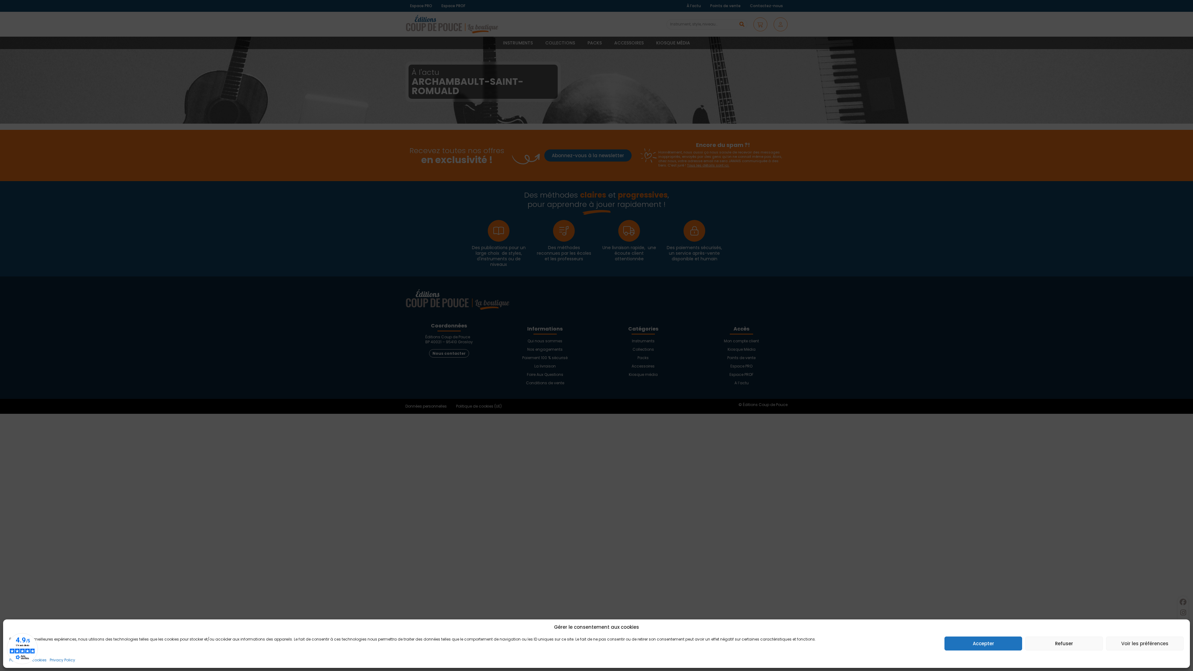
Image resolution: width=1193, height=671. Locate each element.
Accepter (983, 643)
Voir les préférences (1144, 643)
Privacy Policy (62, 660)
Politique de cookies (28, 660)
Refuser (1064, 643)
